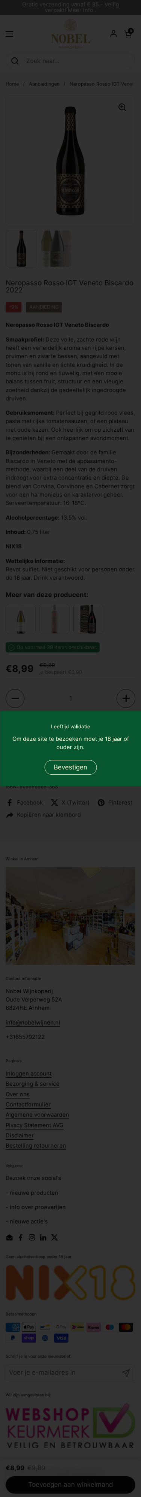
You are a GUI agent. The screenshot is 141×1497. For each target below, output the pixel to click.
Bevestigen (70, 767)
